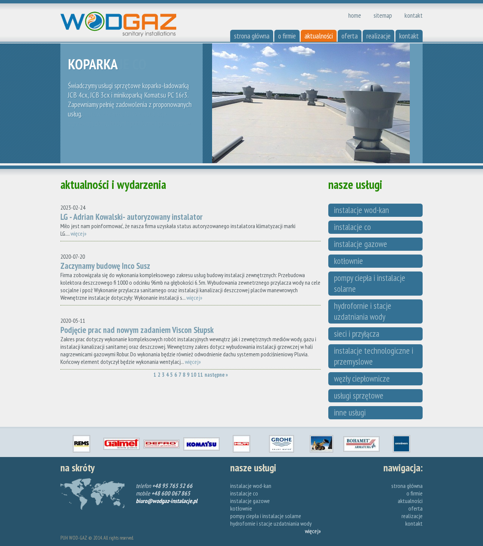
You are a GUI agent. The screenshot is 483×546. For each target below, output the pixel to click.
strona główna (251, 35)
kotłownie (348, 260)
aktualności (319, 35)
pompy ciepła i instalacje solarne (369, 283)
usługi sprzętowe (358, 395)
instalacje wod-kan (361, 209)
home (354, 15)
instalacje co (352, 226)
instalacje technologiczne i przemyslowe (373, 356)
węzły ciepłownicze (362, 378)
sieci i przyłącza (356, 333)
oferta (349, 35)
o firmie (287, 35)
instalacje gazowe (360, 243)
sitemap (383, 15)
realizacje (378, 35)
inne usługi (350, 412)
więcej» (78, 233)
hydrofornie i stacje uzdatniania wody (362, 311)
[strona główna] (118, 34)
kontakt (414, 15)
